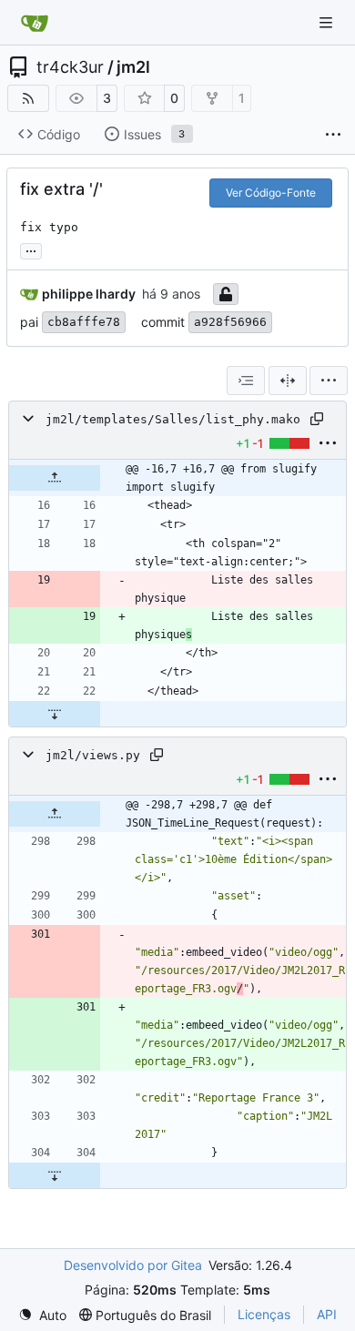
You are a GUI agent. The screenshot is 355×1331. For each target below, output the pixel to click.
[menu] (328, 380)
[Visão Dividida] (288, 380)
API (327, 1314)
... (30, 249)
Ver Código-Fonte (271, 192)
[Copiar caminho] (317, 419)
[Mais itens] (333, 135)
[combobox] (246, 380)
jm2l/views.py (93, 755)
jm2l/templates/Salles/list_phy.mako (173, 419)
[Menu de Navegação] (327, 22)
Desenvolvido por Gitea (133, 1265)
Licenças (264, 1314)
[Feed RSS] (28, 98)
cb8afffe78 (83, 322)
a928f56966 (230, 322)
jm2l (133, 67)
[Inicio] (34, 22)
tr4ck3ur (70, 67)
